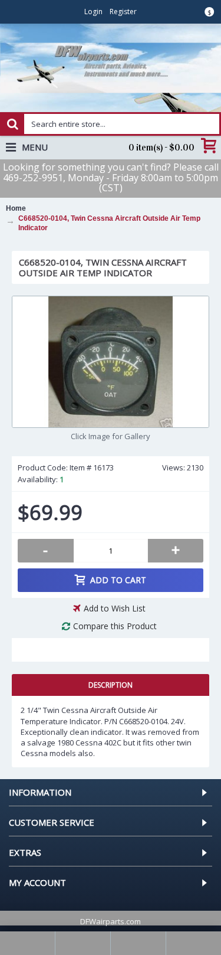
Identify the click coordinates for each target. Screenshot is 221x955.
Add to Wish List (115, 608)
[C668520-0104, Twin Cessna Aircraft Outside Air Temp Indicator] (110, 362)
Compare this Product (115, 626)
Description (110, 685)
